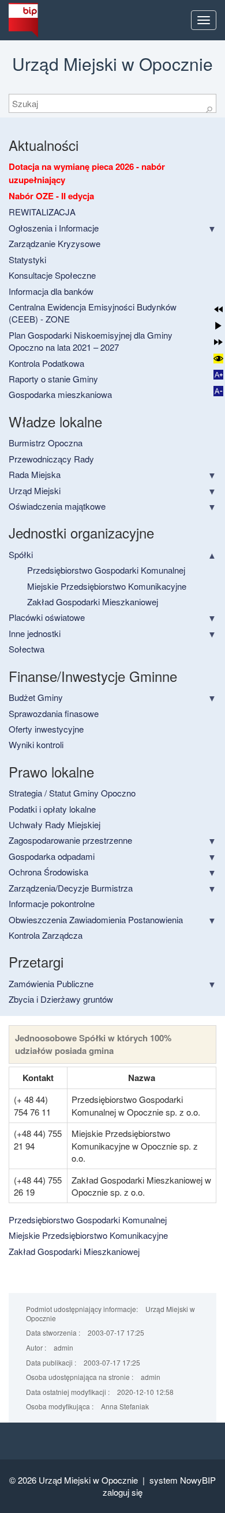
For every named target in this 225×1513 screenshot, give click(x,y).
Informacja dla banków (51, 291)
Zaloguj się (122, 1492)
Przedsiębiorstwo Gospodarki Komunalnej (106, 570)
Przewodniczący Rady (51, 459)
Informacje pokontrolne (52, 903)
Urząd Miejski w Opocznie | (94, 1480)
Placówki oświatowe (47, 617)
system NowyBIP (182, 1480)
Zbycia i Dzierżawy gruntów (61, 999)
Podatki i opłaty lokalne (52, 809)
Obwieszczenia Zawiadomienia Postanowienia (96, 919)
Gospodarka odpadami (52, 856)
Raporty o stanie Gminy (53, 379)
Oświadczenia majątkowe (57, 506)
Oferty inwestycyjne (46, 729)
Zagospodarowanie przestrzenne (70, 840)
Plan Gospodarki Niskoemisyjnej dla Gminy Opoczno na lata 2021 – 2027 (90, 341)
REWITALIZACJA (42, 212)
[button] (218, 309)
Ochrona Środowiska (48, 872)
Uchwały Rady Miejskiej (54, 824)
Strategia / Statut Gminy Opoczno (72, 793)
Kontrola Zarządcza (45, 935)
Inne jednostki (35, 633)
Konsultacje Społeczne (52, 275)
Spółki (21, 554)
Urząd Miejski (35, 490)
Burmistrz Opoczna (45, 443)
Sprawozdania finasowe (54, 713)
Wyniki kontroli (36, 744)
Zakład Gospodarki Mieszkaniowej (92, 602)
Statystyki (27, 259)
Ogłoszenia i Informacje (54, 228)
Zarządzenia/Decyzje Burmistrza (71, 888)
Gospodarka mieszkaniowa (60, 394)
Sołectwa (26, 649)
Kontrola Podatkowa (46, 363)
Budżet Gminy (36, 697)
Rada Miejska (35, 474)
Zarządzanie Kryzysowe (54, 243)
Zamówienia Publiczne (51, 983)
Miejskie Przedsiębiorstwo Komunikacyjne (106, 586)
